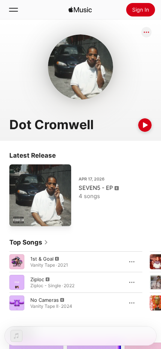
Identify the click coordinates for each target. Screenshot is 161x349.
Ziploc (37, 279)
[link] (28, 242)
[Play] (145, 125)
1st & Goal (42, 259)
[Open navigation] (13, 9)
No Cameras (44, 300)
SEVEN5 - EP (96, 187)
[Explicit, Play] (16, 261)
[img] (80, 9)
